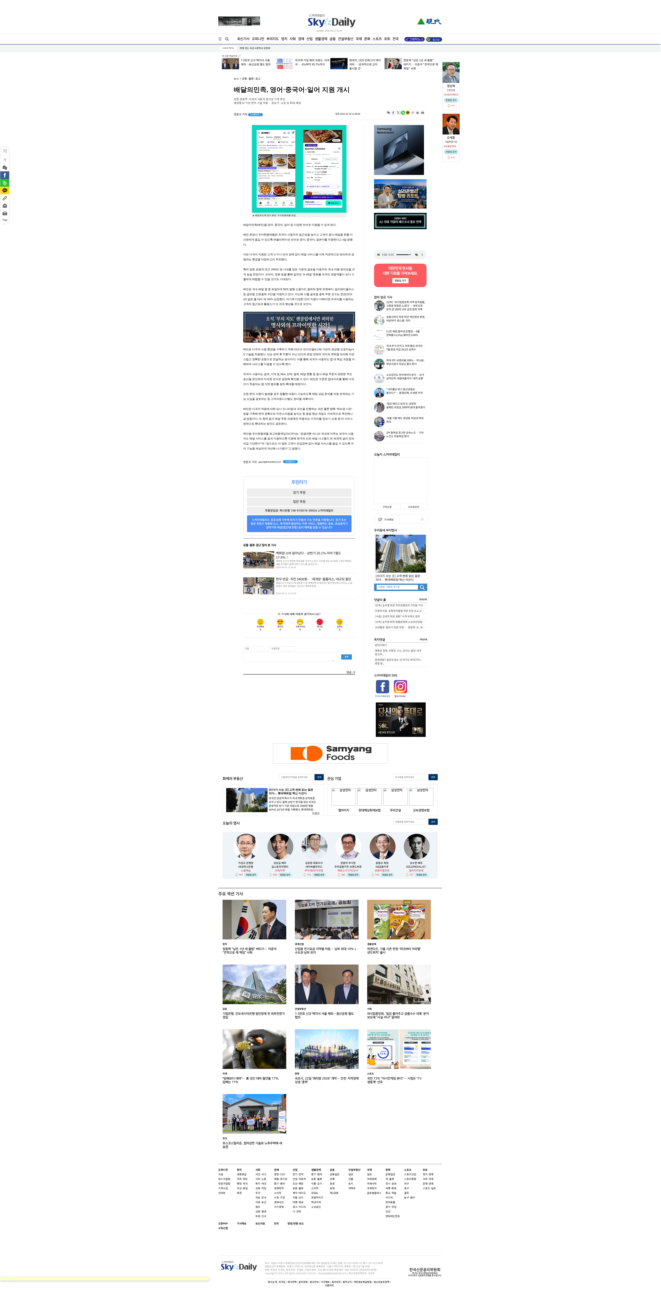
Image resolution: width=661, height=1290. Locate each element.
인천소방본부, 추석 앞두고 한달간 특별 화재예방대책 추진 (268, 48)
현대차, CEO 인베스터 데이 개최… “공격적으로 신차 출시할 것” (310, 64)
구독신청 (387, 507)
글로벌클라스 (374, 1193)
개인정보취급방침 (363, 1282)
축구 (406, 1188)
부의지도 (272, 39)
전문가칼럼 (224, 1184)
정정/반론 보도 (295, 1223)
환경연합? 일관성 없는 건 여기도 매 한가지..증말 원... (398, 662)
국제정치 (372, 1188)
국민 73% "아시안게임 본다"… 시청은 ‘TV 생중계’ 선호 (394, 1080)
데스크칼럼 (224, 1179)
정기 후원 (299, 492)
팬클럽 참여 (251, 875)
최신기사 (243, 39)
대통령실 (241, 1174)
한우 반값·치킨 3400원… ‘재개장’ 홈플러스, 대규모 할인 (313, 579)
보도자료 (260, 1223)
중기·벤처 (316, 1174)
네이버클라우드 (314, 867)
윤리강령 (303, 1282)
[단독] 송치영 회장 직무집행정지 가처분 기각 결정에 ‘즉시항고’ (401, 605)
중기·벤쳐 (279, 1184)
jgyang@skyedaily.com (270, 462)
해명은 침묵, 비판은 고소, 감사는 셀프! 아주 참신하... (398, 653)
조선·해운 (298, 1184)
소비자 (277, 1193)
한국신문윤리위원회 (424, 1270)
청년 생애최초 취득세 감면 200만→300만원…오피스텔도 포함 (418, 64)
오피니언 (258, 39)
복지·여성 (260, 1184)
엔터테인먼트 (393, 1216)
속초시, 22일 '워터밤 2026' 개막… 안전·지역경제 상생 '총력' (327, 1080)
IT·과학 (297, 1211)
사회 (293, 39)
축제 (393, 1188)
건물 (350, 1179)
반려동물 (390, 1202)
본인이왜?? (381, 645)
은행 (332, 1179)
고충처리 (329, 1285)
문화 (367, 39)
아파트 (352, 1188)
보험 (332, 1188)
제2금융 (334, 1193)
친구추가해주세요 (382, 696)
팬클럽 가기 (400, 280)
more (423, 599)
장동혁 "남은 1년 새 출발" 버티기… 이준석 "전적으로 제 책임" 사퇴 (366, 64)
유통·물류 (298, 1188)
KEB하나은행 (245, 867)
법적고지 (347, 1282)
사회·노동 (260, 1179)
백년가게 (316, 1202)
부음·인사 (260, 1216)
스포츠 (377, 39)
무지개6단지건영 (314, 870)
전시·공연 (391, 1184)
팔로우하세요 (400, 696)
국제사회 (372, 1184)
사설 (220, 1174)
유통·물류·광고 (251, 78)
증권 (332, 1184)
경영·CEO (279, 1174)
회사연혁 (292, 1282)
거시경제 (279, 1207)
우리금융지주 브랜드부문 (348, 867)
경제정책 (279, 1188)
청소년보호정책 (381, 1282)
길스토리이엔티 (279, 867)
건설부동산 (345, 39)
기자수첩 (223, 1188)
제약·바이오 (299, 1193)
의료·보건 (260, 1202)
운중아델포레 (382, 870)
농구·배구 (409, 1197)
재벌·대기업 (280, 1179)
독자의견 (336, 1282)
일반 (350, 1174)
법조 (257, 1207)
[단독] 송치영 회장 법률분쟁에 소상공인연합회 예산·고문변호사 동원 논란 (401, 622)
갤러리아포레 (416, 870)
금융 (332, 39)
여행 (388, 1188)
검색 (319, 777)
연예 (431, 1184)
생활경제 (321, 39)
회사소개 (272, 1282)
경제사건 (279, 1202)
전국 (276, 1223)
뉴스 (236, 78)
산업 (309, 39)
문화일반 (390, 1174)
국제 (359, 39)
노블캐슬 (246, 870)
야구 (406, 1184)
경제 (301, 39)
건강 (388, 1211)
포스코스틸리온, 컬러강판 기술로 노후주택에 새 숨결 (252, 1145)
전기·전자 (298, 1174)
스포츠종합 (410, 1179)
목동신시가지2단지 (348, 870)
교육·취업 (260, 1188)
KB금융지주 (382, 867)
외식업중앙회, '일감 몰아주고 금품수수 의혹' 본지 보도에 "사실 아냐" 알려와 (398, 1015)
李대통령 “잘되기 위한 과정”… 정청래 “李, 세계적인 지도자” (401, 627)
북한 (239, 1193)
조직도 (282, 1282)
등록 (346, 657)
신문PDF (223, 1223)
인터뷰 (221, 1193)
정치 (284, 39)
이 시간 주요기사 (230, 56)
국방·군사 (260, 1197)
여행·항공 (298, 1202)
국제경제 (372, 1179)
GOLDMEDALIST (416, 867)
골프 (406, 1193)
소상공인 (316, 1207)
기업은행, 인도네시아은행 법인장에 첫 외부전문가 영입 (254, 1015)
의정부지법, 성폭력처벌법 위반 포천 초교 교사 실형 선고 (401, 611)
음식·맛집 (391, 1207)
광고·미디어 (299, 1207)
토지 (350, 1184)
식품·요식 (298, 1197)
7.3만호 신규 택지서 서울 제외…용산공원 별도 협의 (324, 1015)
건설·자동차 (299, 1179)
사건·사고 (260, 1174)
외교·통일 (242, 1188)
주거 (257, 1193)
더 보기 (315, 813)
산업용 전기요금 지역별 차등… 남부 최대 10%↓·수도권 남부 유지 (326, 950)
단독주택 (280, 870)
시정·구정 (279, 1197)
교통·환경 (260, 1211)
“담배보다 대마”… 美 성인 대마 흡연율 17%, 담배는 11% (251, 1080)
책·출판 (390, 1179)
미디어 (389, 1197)
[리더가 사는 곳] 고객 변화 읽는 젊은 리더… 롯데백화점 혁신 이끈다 (398, 578)
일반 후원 (299, 501)
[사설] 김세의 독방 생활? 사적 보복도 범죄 (397, 616)
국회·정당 (242, 1179)
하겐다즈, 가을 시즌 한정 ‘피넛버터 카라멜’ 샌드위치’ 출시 (394, 950)
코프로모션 (413, 507)
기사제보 (388, 520)
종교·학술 (391, 1193)
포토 (387, 39)
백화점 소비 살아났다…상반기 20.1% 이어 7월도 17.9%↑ (308, 555)
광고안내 (314, 1282)
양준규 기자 (247, 114)
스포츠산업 (410, 1174)
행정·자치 (242, 1184)
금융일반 (334, 1174)
